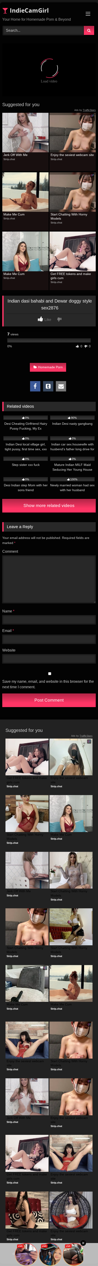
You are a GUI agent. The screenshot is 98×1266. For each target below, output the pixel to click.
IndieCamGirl (28, 10)
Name (8, 611)
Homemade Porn (50, 367)
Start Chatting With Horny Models (69, 216)
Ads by (85, 110)
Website (8, 650)
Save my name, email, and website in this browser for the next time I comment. (48, 684)
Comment (10, 551)
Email (8, 631)
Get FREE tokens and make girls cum (71, 276)
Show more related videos (49, 505)
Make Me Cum (14, 214)
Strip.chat (9, 159)
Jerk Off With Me (15, 155)
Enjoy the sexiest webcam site (72, 155)
